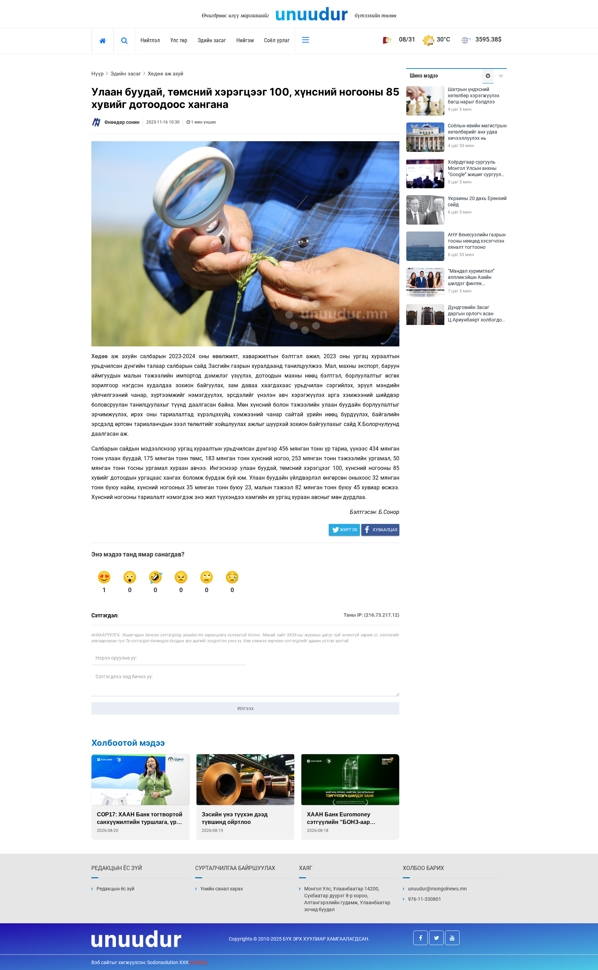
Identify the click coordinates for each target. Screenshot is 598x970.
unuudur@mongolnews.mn (437, 888)
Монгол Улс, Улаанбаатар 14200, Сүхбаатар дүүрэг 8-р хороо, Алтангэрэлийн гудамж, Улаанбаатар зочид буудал (347, 899)
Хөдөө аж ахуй (165, 74)
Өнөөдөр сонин (122, 122)
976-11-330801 (424, 899)
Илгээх (245, 708)
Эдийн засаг (212, 40)
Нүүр (97, 74)
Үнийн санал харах (221, 888)
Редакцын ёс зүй (115, 888)
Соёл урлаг (277, 40)
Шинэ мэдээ (424, 75)
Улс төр (178, 40)
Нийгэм (245, 40)
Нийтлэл (150, 40)
